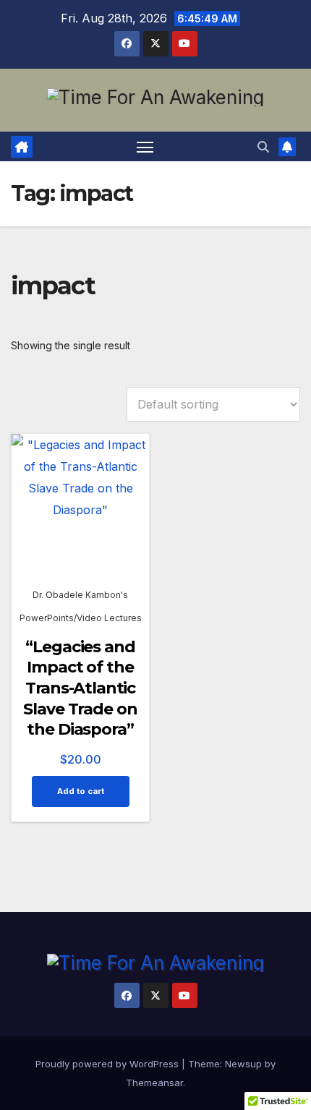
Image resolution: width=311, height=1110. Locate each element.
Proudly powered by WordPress (108, 1064)
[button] (263, 147)
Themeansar (154, 1082)
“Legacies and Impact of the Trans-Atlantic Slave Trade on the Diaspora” (80, 688)
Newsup (243, 1064)
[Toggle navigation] (145, 147)
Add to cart (80, 791)
